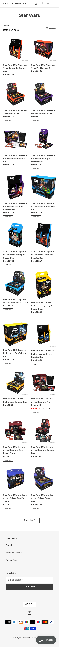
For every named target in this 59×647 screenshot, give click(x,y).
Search (9, 545)
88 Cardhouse (14, 3)
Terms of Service (14, 552)
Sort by (7, 25)
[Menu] (54, 4)
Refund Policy (12, 560)
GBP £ (28, 604)
